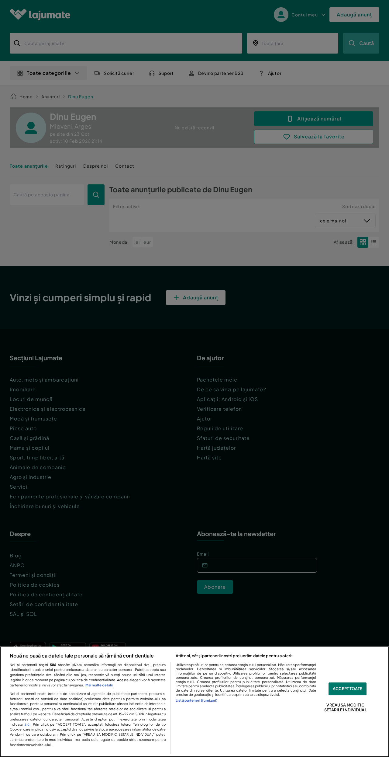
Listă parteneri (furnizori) (196, 700)
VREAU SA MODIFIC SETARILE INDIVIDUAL (345, 707)
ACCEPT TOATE (347, 688)
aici (27, 724)
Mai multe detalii (99, 685)
